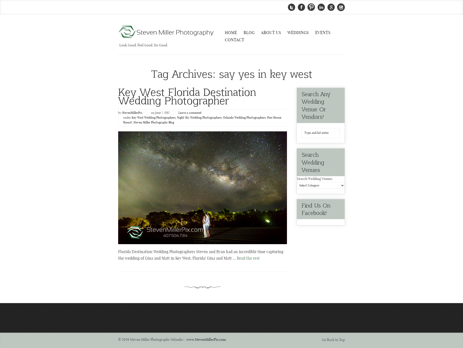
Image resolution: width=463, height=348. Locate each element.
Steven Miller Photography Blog (153, 122)
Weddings (298, 32)
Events (322, 32)
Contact (234, 40)
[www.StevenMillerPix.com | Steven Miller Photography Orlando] (202, 187)
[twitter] (291, 7)
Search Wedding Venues (314, 179)
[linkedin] (321, 7)
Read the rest (248, 258)
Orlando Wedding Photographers (244, 118)
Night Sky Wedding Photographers (199, 118)
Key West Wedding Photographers (154, 118)
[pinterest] (311, 7)
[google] (331, 7)
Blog (249, 32)
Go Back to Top (333, 340)
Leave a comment (190, 113)
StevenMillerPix (132, 113)
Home (231, 32)
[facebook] (301, 7)
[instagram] (341, 7)
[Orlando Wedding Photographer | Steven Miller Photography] (166, 32)
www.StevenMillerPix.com (206, 340)
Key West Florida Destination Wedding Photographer (187, 96)
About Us (271, 32)
